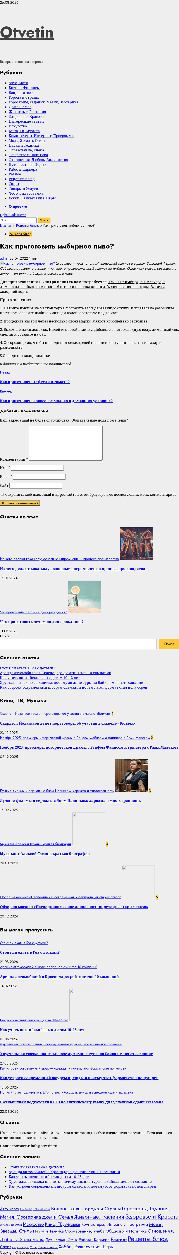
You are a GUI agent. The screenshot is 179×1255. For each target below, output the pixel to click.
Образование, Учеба (26, 150)
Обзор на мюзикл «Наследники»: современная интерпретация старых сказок (60, 897)
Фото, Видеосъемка (26, 193)
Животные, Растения (27, 111)
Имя (5, 467)
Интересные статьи (26, 121)
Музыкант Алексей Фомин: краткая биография (35, 844)
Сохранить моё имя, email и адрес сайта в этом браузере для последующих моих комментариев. (91, 494)
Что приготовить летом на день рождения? (33, 612)
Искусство (18, 126)
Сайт (4, 485)
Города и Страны (24, 97)
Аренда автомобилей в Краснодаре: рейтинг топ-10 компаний (55, 672)
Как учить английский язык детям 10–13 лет (40, 677)
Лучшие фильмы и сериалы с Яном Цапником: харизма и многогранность (57, 790)
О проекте (18, 206)
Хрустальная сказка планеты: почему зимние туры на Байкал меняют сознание (71, 682)
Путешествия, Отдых (27, 164)
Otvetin (27, 32)
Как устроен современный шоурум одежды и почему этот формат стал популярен (73, 687)
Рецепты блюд (22, 179)
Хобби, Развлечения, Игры (32, 198)
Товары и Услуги (23, 188)
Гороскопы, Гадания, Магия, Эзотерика (43, 102)
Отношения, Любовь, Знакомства (38, 159)
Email (6, 476)
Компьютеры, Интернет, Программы (41, 135)
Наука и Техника (24, 145)
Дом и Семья (20, 107)
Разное (15, 174)
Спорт (14, 183)
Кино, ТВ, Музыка (24, 131)
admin (5, 258)
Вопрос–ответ (21, 92)
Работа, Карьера (23, 169)
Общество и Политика (28, 155)
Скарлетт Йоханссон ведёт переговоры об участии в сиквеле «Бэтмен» (55, 713)
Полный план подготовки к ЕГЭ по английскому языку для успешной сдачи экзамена (66, 1092)
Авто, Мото (18, 83)
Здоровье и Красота (26, 116)
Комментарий (14, 459)
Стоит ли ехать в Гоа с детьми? (27, 668)
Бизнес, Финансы (24, 87)
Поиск (5, 636)
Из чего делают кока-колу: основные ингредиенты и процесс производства (59, 558)
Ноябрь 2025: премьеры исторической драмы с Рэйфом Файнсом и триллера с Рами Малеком (75, 737)
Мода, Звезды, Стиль (27, 140)
